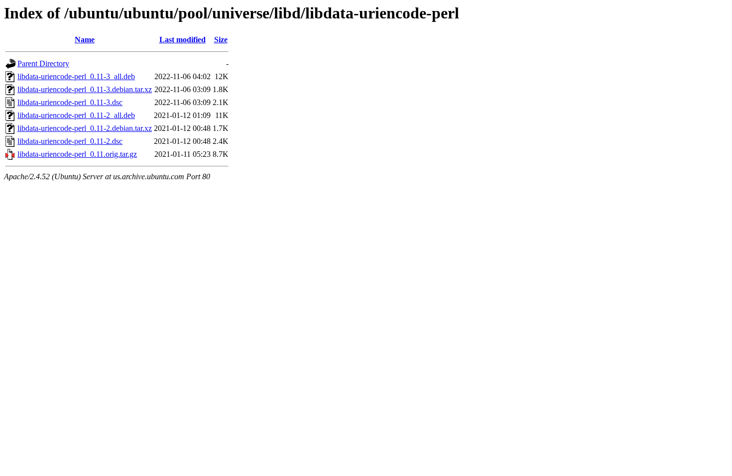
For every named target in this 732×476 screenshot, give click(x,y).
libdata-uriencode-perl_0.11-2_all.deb (76, 115)
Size (221, 39)
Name (85, 39)
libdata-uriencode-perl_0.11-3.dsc (69, 102)
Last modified (182, 39)
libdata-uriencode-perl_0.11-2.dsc (69, 141)
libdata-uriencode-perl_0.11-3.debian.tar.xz (84, 89)
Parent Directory (43, 63)
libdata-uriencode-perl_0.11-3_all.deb (76, 76)
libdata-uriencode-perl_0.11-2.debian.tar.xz (84, 128)
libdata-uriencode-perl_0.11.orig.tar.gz (77, 154)
